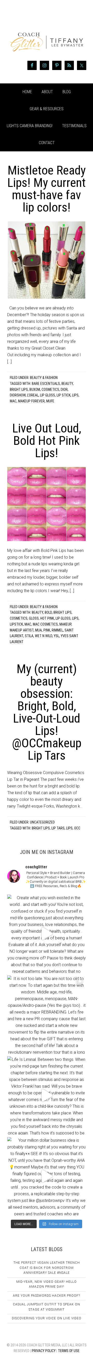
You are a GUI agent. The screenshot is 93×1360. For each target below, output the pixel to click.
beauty (67, 384)
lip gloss (47, 395)
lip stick (64, 395)
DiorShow (18, 395)
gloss (34, 618)
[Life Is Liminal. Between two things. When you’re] (46, 1095)
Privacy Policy (44, 1351)
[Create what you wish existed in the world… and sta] (46, 934)
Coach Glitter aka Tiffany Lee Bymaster (46, 33)
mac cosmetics (45, 624)
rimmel (57, 630)
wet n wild (43, 636)
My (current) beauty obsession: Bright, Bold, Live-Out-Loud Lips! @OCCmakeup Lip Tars (46, 712)
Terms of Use (69, 1351)
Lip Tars (58, 828)
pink (46, 630)
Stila (29, 636)
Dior (64, 389)
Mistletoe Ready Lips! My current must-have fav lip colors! (46, 189)
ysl (56, 636)
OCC (77, 828)
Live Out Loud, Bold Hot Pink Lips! (46, 440)
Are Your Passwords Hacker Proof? (46, 1295)
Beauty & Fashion (44, 378)
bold (48, 612)
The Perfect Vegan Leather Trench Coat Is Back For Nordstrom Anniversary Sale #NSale (46, 1268)
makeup (65, 624)
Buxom (34, 389)
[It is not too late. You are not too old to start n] (46, 1014)
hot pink (47, 618)
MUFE (50, 401)
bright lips (19, 389)
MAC (13, 401)
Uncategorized (42, 822)
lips (75, 395)
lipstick (16, 624)
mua (38, 630)
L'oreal (32, 395)
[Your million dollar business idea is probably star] (46, 1176)
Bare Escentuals (46, 384)
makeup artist (22, 630)
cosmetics (50, 389)
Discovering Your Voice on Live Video (46, 1318)
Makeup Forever (31, 401)
